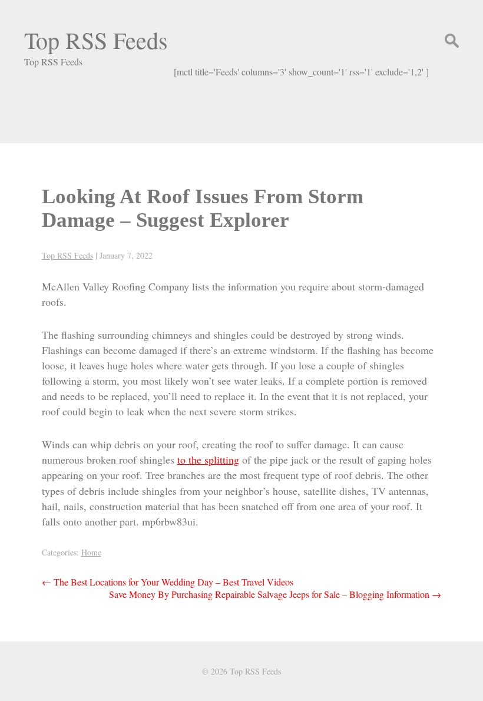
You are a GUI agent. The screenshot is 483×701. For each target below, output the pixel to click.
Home (91, 552)
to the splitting (208, 459)
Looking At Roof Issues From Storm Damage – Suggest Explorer (202, 208)
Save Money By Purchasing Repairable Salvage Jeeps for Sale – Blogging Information (275, 594)
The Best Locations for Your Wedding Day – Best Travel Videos (167, 582)
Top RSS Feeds (96, 39)
